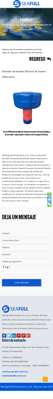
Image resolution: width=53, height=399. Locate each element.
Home (5, 25)
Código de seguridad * (12, 262)
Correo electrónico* (11, 240)
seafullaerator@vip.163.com (15, 372)
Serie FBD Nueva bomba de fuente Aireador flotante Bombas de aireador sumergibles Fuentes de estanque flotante (26, 133)
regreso (37, 59)
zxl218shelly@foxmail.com (14, 376)
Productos (14, 25)
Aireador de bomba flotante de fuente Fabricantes (24, 159)
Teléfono (6, 247)
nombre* (6, 233)
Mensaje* (6, 255)
